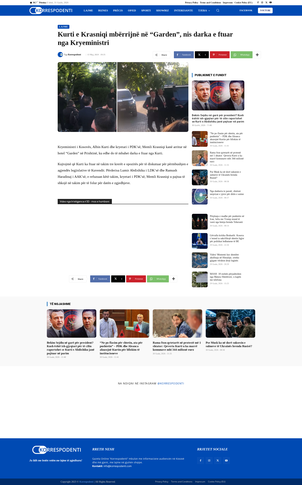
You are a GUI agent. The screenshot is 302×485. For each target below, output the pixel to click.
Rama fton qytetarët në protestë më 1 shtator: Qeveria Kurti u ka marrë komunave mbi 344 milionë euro (177, 346)
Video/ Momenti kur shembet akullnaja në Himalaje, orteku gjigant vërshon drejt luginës (224, 257)
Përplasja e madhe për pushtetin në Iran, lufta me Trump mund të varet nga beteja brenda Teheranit (227, 219)
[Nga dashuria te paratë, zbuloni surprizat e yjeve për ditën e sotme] (200, 197)
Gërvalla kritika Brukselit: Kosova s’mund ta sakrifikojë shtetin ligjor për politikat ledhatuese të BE (227, 238)
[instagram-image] (25, 413)
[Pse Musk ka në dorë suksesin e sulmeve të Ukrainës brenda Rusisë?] (200, 177)
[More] (257, 54)
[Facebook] (258, 3)
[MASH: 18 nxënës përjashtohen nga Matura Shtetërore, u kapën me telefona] (200, 279)
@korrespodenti (170, 383)
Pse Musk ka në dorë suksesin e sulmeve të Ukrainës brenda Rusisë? (225, 175)
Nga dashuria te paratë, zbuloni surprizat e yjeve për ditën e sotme (227, 192)
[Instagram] (262, 3)
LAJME (63, 26)
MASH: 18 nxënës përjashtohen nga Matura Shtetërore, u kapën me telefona (225, 277)
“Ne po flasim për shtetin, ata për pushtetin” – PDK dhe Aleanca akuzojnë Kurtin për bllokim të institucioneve (121, 348)
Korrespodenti (74, 54)
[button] (217, 10)
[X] (266, 3)
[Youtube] (270, 3)
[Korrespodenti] (61, 54)
